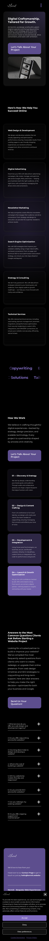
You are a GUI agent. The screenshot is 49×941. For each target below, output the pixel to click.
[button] (45, 894)
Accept (24, 918)
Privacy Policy (31, 938)
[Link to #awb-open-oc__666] (41, 5)
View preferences (24, 932)
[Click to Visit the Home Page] (24, 856)
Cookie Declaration (18, 938)
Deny (24, 925)
